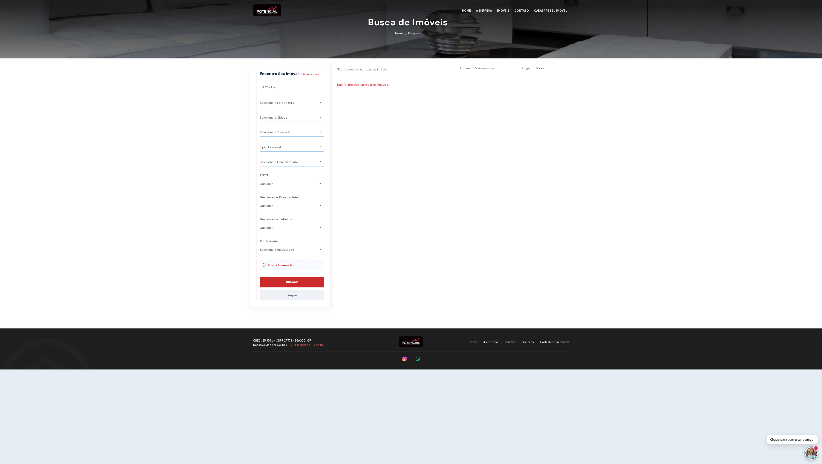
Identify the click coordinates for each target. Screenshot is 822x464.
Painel (320, 345)
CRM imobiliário (300, 345)
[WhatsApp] (417, 358)
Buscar (292, 282)
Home (399, 33)
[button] (292, 103)
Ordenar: (466, 68)
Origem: (527, 68)
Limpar (291, 295)
